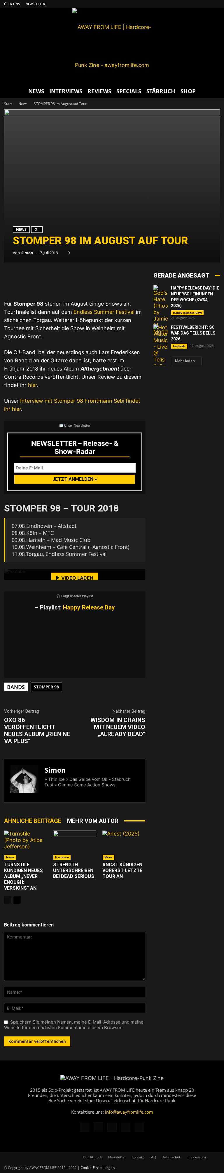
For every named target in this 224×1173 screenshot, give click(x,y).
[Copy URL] (83, 280)
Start (8, 103)
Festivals (179, 346)
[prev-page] (7, 900)
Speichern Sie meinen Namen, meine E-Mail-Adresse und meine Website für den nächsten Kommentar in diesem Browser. (74, 1024)
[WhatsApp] (48, 280)
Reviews (99, 91)
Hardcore (62, 857)
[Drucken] (65, 280)
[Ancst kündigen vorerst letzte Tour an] (123, 845)
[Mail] (196, 4)
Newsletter (35, 4)
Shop (188, 91)
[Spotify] (206, 4)
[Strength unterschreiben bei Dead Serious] (74, 845)
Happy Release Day (89, 607)
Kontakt (138, 1157)
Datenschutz (172, 1157)
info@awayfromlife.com (129, 1112)
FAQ (152, 1157)
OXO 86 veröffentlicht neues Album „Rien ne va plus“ (37, 730)
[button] (213, 90)
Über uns (12, 4)
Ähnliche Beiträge (32, 820)
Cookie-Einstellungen (97, 1167)
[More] (101, 280)
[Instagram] (186, 4)
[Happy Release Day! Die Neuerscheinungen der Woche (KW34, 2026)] (160, 310)
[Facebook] (177, 4)
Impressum (197, 1157)
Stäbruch (160, 91)
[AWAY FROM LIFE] (112, 46)
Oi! (36, 229)
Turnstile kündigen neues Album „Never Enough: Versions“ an (23, 876)
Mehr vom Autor (92, 820)
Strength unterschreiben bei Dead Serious (73, 870)
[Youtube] (215, 4)
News (36, 91)
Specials (128, 91)
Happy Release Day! (187, 313)
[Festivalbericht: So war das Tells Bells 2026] (160, 350)
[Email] (30, 280)
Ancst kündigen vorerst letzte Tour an (122, 870)
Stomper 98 (46, 687)
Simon (27, 252)
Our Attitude (93, 1157)
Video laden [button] (77, 578)
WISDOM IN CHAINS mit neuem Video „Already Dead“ (117, 727)
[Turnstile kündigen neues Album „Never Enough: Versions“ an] (25, 845)
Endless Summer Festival (104, 312)
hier (32, 385)
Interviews (65, 91)
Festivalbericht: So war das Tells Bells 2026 (193, 333)
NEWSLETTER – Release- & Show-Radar (74, 447)
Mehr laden (185, 360)
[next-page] (17, 900)
